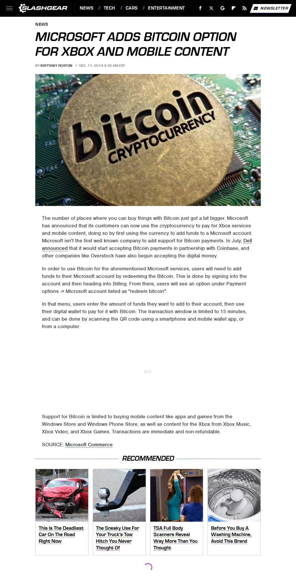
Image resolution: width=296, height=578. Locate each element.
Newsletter (274, 8)
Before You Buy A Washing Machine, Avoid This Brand (231, 534)
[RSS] (244, 8)
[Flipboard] (234, 8)
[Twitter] (211, 8)
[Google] (222, 8)
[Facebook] (200, 8)
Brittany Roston (56, 66)
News (86, 8)
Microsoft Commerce (89, 444)
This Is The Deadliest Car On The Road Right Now (61, 534)
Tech (109, 8)
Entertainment (166, 8)
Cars (132, 8)
